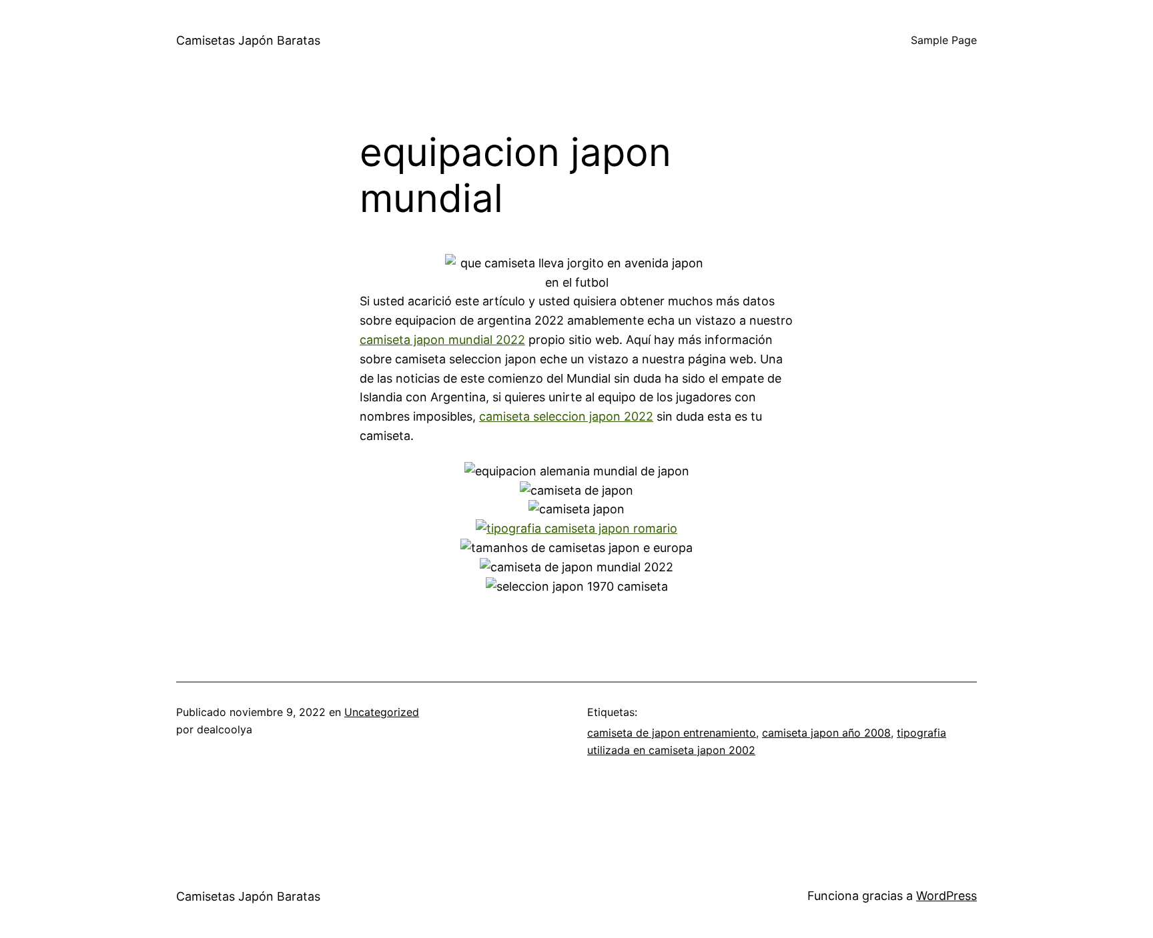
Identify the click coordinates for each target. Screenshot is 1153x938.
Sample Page (944, 40)
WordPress (946, 896)
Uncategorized (381, 712)
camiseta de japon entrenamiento (671, 732)
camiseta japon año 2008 (826, 732)
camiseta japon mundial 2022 (442, 340)
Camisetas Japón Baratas (248, 40)
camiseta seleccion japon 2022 (566, 416)
